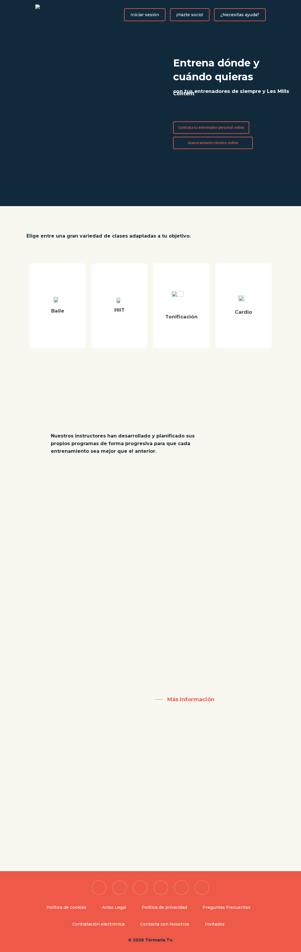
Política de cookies (66, 907)
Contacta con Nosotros (164, 924)
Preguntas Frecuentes (226, 907)
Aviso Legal (114, 907)
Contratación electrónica (98, 924)
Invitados (215, 924)
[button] (195, 111)
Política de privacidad (164, 907)
